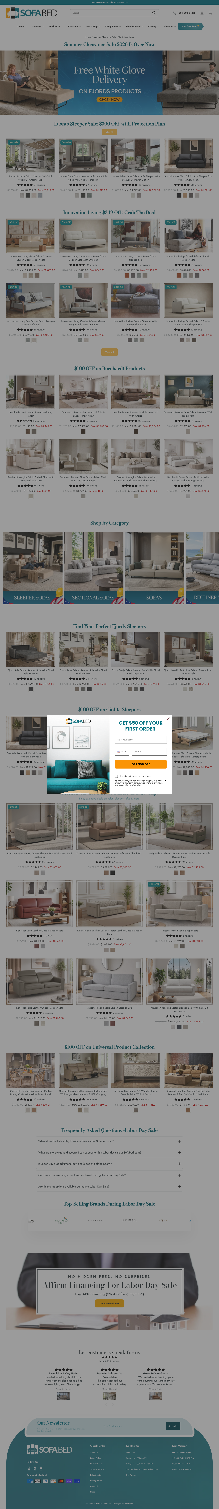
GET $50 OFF (140, 764)
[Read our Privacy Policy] (165, 781)
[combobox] (122, 752)
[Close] (168, 719)
